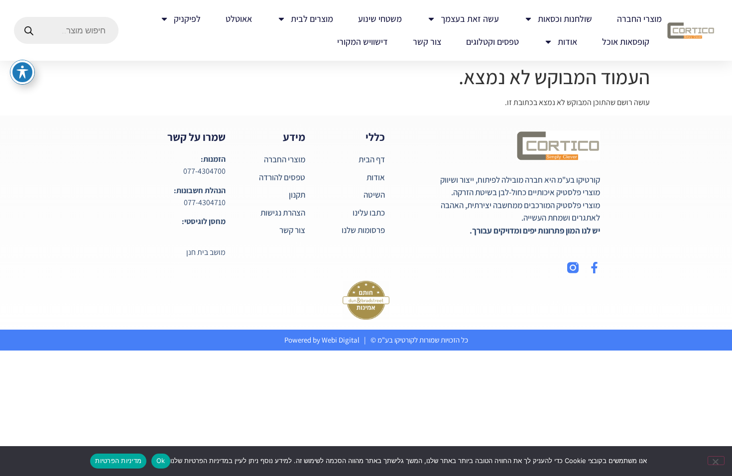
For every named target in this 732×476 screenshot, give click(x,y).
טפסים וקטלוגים (492, 41)
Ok (160, 461)
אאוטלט (239, 18)
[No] (716, 460)
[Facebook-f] (594, 267)
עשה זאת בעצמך (470, 18)
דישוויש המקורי (362, 41)
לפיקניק (187, 18)
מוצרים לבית (312, 18)
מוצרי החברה (639, 18)
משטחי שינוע (380, 18)
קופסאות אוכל (625, 41)
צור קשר (427, 41)
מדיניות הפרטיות (118, 461)
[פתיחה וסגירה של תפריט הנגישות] (22, 72)
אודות (567, 41)
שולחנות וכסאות (565, 18)
